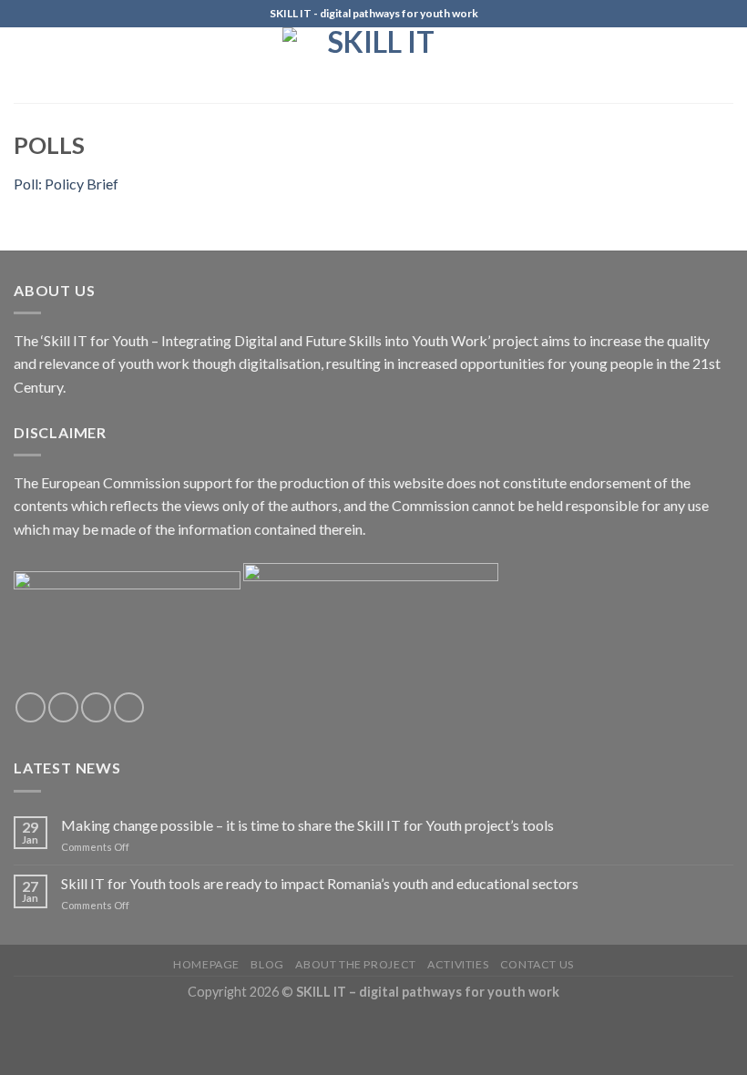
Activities (457, 964)
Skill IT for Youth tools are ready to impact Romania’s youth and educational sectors (319, 883)
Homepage (206, 964)
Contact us (537, 964)
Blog (267, 964)
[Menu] (25, 65)
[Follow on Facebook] (30, 707)
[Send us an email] (129, 707)
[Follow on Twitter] (96, 707)
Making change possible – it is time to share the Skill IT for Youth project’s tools (307, 825)
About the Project (355, 964)
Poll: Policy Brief (66, 183)
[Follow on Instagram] (63, 707)
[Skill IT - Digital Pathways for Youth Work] (373, 65)
